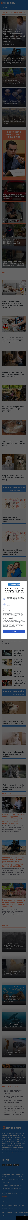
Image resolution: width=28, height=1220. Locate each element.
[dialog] (14, 610)
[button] (14, 608)
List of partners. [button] (9, 618)
